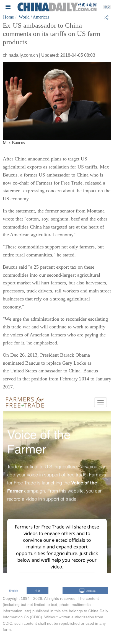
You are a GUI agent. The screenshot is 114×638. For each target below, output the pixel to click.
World (24, 17)
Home (8, 17)
